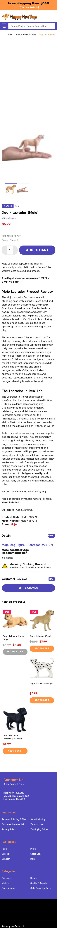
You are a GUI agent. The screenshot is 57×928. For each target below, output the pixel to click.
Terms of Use (36, 824)
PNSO (33, 849)
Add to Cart (37, 250)
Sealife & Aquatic (39, 883)
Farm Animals (8, 888)
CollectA (6, 854)
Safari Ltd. (35, 854)
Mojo (32, 859)
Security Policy (37, 819)
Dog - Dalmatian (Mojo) (41, 683)
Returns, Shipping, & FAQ (14, 819)
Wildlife (5, 883)
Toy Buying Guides (39, 829)
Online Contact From (13, 784)
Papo (4, 849)
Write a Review (9, 218)
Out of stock (15, 651)
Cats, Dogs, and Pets (40, 888)
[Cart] (53, 16)
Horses (33, 878)
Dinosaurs (6, 878)
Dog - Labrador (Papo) (40, 636)
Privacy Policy (9, 829)
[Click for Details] (29, 7)
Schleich (6, 859)
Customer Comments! (13, 824)
